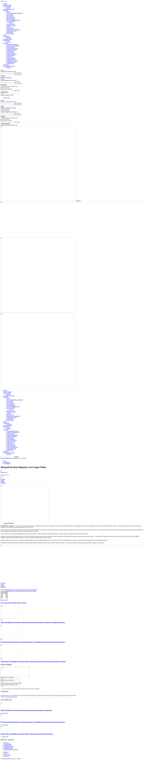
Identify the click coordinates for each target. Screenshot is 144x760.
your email (17, 81)
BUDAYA (6, 64)
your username (17, 73)
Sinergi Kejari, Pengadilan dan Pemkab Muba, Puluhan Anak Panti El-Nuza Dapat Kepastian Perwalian (33, 661)
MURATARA (10, 32)
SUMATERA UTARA (9, 66)
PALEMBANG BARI (9, 9)
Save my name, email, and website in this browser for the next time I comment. (20, 688)
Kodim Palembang (11, 59)
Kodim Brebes (10, 51)
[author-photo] (4, 598)
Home (2, 458)
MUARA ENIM (10, 21)
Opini (5, 35)
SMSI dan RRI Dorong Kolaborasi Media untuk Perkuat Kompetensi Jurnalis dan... (27, 710)
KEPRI (8, 8)
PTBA (11, 22)
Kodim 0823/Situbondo (12, 48)
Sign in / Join (7, 97)
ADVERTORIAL (8, 39)
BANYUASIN (10, 33)
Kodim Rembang (11, 55)
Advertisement (7, 754)
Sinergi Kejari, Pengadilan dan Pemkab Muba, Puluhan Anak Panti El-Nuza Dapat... (27, 734)
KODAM (6, 43)
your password (17, 74)
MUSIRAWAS (10, 28)
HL (4, 458)
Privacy (5, 753)
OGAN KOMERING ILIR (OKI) (15, 13)
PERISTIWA (7, 40)
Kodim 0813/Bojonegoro (13, 44)
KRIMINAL (7, 36)
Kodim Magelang (11, 52)
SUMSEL (6, 10)
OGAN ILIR (10, 14)
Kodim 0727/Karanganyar (13, 45)
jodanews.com (4, 472)
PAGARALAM (10, 24)
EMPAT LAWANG (11, 25)
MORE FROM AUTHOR (19, 602)
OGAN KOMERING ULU (13, 20)
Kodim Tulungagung (11, 54)
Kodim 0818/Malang (11, 50)
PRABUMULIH (11, 18)
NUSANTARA (7, 6)
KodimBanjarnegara (11, 62)
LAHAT (9, 26)
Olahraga (9, 41)
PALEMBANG (7, 463)
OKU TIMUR (10, 16)
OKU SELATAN (11, 17)
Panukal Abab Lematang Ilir (13, 29)
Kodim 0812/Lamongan (12, 60)
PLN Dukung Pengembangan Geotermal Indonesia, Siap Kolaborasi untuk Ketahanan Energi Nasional (33, 642)
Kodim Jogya (10, 56)
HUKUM (9, 37)
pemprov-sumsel (7, 5)
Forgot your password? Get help (8, 107)
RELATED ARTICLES (7, 602)
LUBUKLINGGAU (11, 31)
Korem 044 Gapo (11, 47)
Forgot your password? (6, 77)
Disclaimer (6, 752)
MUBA (8, 12)
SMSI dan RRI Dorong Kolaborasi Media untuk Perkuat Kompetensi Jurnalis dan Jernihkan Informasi (33, 622)
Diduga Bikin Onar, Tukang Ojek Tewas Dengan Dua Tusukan (21, 591)
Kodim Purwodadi (11, 58)
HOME (5, 3)
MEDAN (9, 67)
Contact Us (6, 756)
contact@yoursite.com (11, 696)
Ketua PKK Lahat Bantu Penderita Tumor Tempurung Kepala (22, 589)
